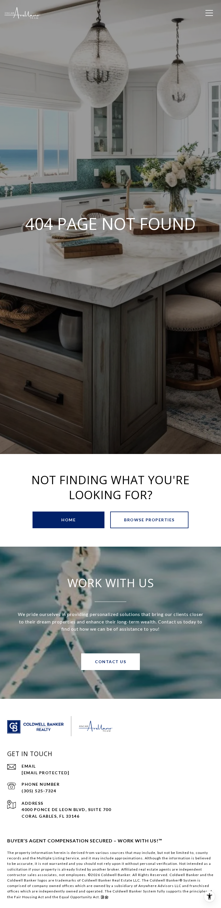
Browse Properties (149, 519)
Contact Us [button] (110, 661)
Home (68, 519)
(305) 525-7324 (39, 790)
